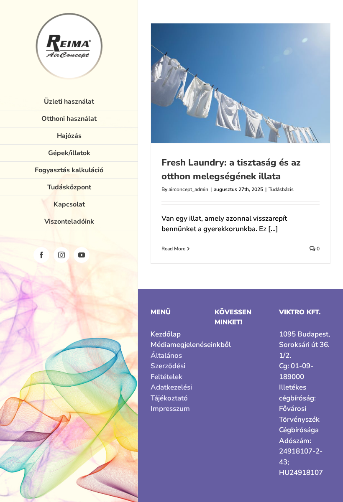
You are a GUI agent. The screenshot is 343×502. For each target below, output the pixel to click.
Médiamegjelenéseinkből (176, 344)
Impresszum (170, 408)
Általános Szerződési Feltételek (168, 366)
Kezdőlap (166, 334)
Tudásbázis (281, 189)
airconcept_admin (188, 189)
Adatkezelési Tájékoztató (171, 392)
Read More (173, 248)
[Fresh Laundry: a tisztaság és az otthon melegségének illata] (240, 83)
